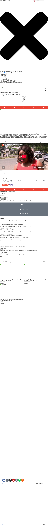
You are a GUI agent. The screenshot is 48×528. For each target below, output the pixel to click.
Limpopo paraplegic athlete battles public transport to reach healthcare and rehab (16, 220)
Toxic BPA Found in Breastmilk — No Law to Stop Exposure (12, 246)
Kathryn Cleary (3, 256)
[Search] (45, 90)
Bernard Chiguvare (10, 239)
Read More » (2, 283)
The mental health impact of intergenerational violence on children (13, 254)
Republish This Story (4, 197)
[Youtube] (13, 480)
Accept (1, 82)
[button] (24, 36)
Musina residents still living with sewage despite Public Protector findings (14, 237)
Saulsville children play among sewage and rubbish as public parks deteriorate (15, 226)
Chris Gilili (9, 228)
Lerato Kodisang (3, 252)
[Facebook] (4, 480)
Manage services (5, 79)
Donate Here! (2, 193)
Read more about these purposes (8, 81)
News (20, 94)
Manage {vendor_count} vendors (9, 80)
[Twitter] (10, 185)
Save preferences (13, 82)
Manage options (5, 78)
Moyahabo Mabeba (10, 223)
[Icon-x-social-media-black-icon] (7, 480)
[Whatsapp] (19, 480)
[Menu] (45, 88)
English (37, 0)
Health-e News (8, 94)
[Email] (12, 185)
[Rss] (22, 480)
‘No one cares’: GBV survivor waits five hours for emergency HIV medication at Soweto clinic (19, 250)
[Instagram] (10, 480)
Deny (4, 82)
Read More (1, 249)
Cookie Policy (5, 83)
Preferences (8, 82)
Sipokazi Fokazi (3, 248)
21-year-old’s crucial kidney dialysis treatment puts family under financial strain (15, 231)
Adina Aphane (9, 234)
